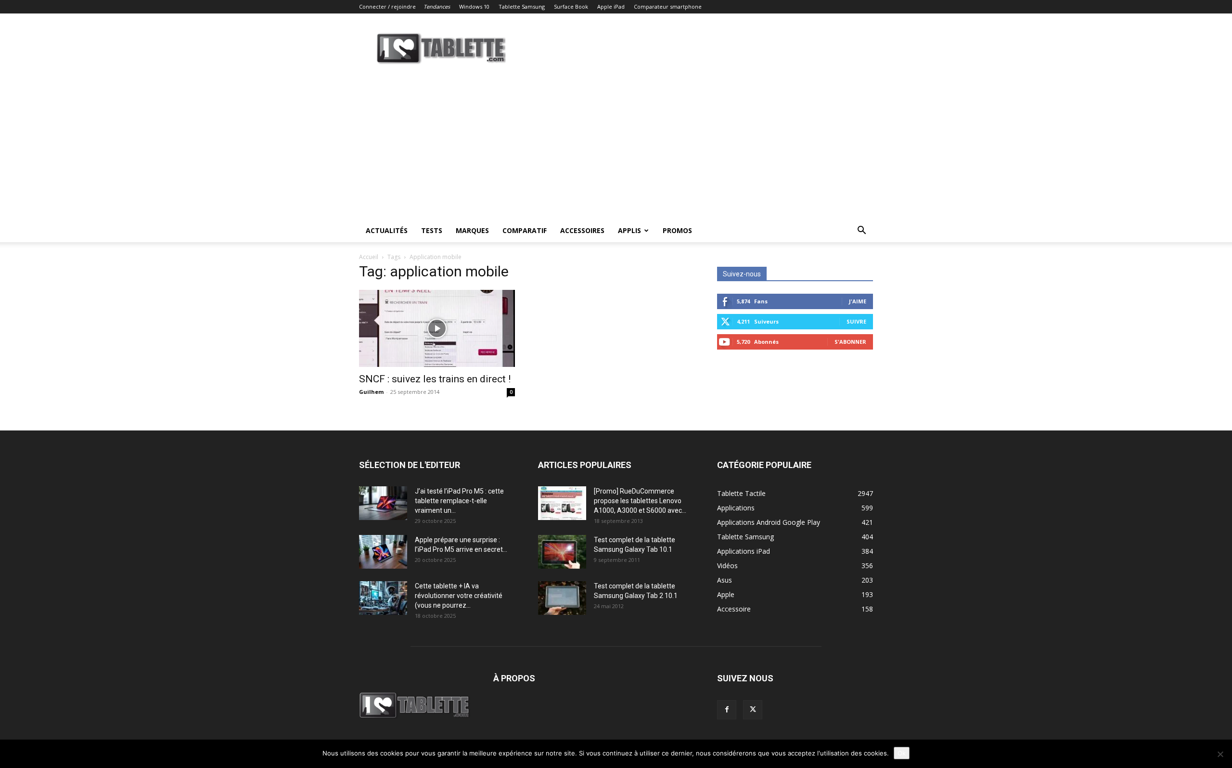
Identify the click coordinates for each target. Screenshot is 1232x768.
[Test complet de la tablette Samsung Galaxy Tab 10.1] (562, 552)
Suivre (856, 321)
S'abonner (850, 341)
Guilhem (371, 391)
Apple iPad (611, 6)
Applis (629, 230)
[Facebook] (726, 709)
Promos (677, 230)
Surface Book (571, 6)
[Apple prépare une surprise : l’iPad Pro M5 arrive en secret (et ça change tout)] (383, 552)
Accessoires (582, 230)
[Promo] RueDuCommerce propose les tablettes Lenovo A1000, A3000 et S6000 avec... (640, 500)
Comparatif (524, 230)
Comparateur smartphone (668, 6)
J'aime (857, 301)
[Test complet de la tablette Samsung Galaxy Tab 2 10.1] (562, 598)
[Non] (1220, 754)
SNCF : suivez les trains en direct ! (435, 379)
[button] (861, 231)
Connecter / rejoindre (387, 6)
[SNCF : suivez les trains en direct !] (437, 328)
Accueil (368, 257)
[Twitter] (752, 709)
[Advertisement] (616, 146)
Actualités (387, 230)
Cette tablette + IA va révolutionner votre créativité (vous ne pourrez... (458, 595)
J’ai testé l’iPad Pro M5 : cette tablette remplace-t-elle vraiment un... (459, 500)
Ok (902, 753)
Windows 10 (474, 6)
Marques (472, 230)
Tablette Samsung (522, 6)
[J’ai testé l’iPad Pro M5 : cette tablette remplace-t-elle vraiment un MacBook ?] (383, 503)
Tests (431, 230)
